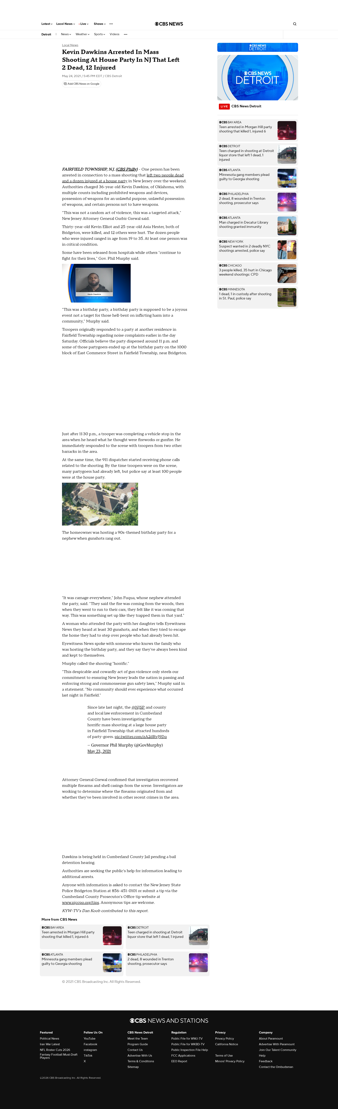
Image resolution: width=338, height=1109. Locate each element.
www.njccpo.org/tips (80, 902)
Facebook (90, 1044)
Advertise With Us (140, 1055)
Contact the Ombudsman (276, 1067)
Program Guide (138, 1044)
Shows (99, 23)
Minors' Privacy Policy (230, 1061)
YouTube (89, 1038)
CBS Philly (126, 169)
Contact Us (135, 1049)
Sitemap (133, 1067)
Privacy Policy (224, 1038)
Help (262, 1055)
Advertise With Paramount (277, 1044)
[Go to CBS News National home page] (169, 24)
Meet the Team (138, 1038)
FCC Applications (183, 1055)
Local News (64, 23)
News (65, 34)
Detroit (46, 34)
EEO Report (179, 1061)
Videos (114, 34)
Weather (82, 34)
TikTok (88, 1055)
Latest (46, 23)
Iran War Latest (50, 1044)
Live (83, 24)
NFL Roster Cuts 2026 (55, 1049)
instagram (90, 1049)
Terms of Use (224, 1055)
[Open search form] (295, 24)
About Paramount (271, 1038)
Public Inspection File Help (189, 1049)
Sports (98, 34)
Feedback (265, 1061)
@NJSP (138, 707)
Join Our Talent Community (277, 1049)
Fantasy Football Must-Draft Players (58, 1056)
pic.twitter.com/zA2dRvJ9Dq (141, 736)
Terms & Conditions (141, 1061)
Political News (49, 1038)
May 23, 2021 (99, 751)
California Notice (226, 1044)
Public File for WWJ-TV (187, 1038)
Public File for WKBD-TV (188, 1044)
